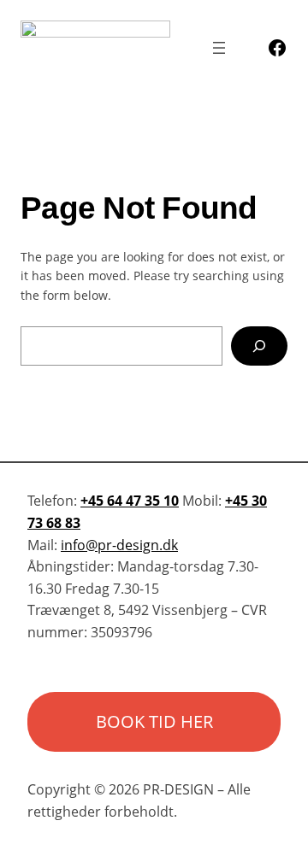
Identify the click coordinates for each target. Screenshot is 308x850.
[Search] (259, 346)
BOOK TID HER (154, 721)
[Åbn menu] (219, 48)
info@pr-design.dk (119, 545)
